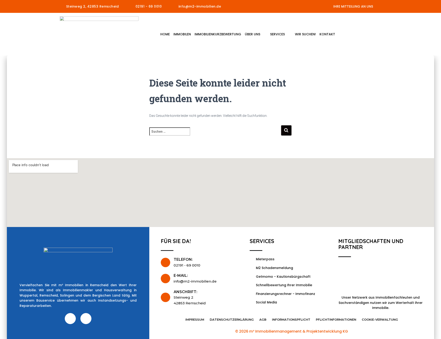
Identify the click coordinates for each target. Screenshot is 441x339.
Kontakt (327, 34)
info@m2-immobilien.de (195, 281)
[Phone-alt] (85, 318)
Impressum (194, 319)
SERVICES (277, 34)
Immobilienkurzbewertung (218, 34)
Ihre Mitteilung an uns (353, 6)
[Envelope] (70, 318)
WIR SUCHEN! (305, 34)
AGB (262, 319)
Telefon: (183, 259)
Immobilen (182, 34)
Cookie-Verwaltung (380, 319)
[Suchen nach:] (215, 134)
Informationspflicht (291, 319)
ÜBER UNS (252, 34)
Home (165, 34)
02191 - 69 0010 (187, 265)
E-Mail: (181, 275)
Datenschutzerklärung (232, 319)
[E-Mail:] (165, 278)
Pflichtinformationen (336, 319)
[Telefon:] (165, 262)
